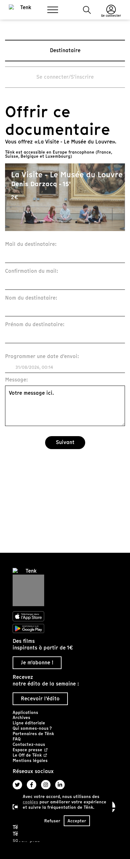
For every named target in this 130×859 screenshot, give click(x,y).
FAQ (17, 739)
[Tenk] (65, 587)
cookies (30, 802)
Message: (16, 380)
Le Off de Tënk (27, 755)
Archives (21, 718)
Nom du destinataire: (31, 298)
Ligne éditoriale (29, 723)
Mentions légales (30, 761)
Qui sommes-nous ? (32, 728)
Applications (25, 713)
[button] (87, 10)
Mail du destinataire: (31, 244)
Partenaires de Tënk (33, 734)
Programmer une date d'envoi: (42, 356)
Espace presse (27, 750)
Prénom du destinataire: (35, 324)
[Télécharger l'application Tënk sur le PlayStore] (65, 628)
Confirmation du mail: (31, 271)
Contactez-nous (29, 744)
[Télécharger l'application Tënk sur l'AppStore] (65, 616)
